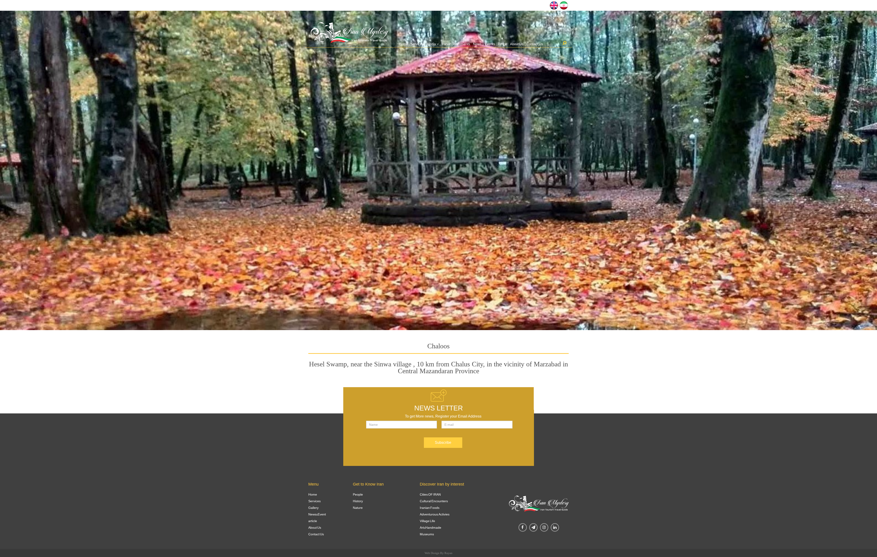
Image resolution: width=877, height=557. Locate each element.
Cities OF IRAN (430, 494)
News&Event (317, 514)
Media (431, 44)
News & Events (484, 44)
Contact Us (534, 44)
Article (502, 44)
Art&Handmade (430, 527)
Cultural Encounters (434, 501)
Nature (358, 507)
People (358, 494)
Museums (427, 534)
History (358, 501)
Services (417, 44)
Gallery (313, 507)
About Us (517, 44)
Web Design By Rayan (438, 553)
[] (564, 43)
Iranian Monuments (456, 44)
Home (403, 44)
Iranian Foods (429, 507)
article (312, 521)
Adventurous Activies (434, 514)
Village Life (427, 521)
